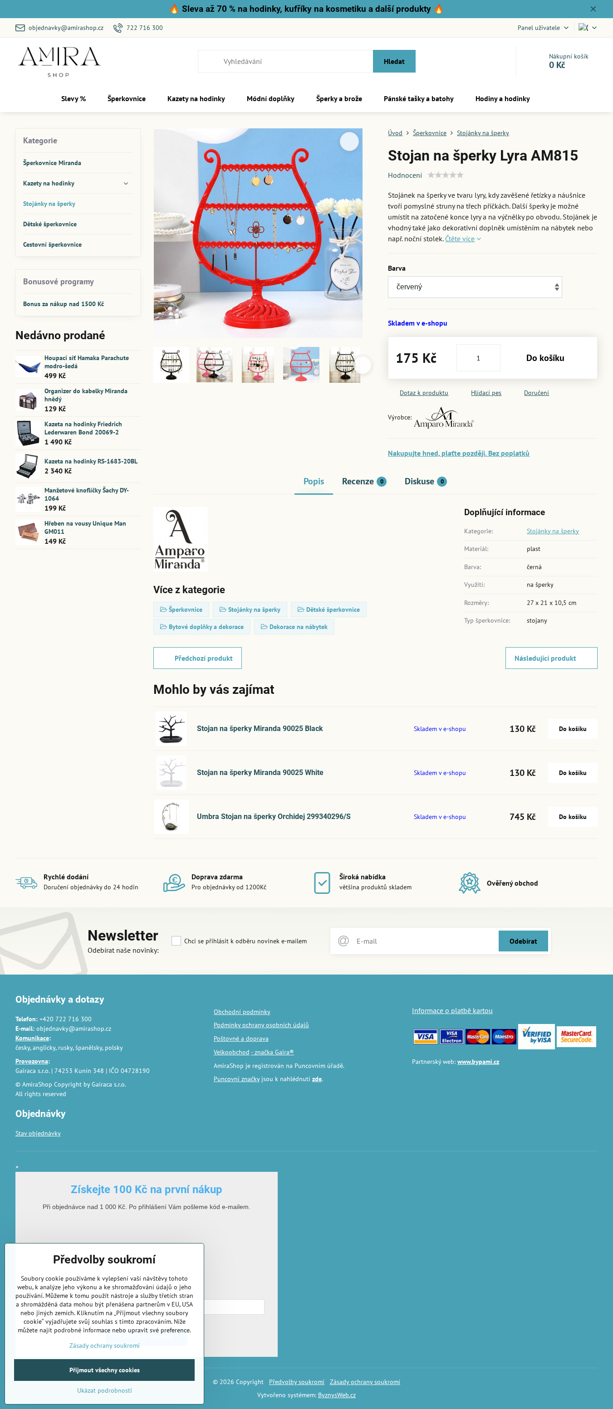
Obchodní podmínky (242, 1012)
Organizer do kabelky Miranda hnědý (86, 395)
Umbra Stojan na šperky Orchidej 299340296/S (274, 816)
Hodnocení (405, 175)
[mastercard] (478, 1042)
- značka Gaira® (272, 1052)
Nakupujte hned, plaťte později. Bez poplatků (459, 453)
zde (317, 1079)
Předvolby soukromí (296, 1382)
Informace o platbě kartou (452, 1010)
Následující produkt (545, 658)
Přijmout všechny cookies (104, 1370)
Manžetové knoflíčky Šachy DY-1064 (86, 494)
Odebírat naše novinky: (123, 950)
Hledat (394, 61)
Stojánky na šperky (553, 531)
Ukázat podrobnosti (104, 1390)
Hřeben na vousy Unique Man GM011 (85, 527)
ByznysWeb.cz (337, 1395)
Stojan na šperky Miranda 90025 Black (260, 728)
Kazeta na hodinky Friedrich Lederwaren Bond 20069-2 (83, 428)
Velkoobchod (232, 1052)
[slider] (445, 175)
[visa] (425, 1042)
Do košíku (545, 358)
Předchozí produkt (204, 658)
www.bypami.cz (478, 1062)
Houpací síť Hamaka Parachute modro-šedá (86, 362)
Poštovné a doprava (241, 1038)
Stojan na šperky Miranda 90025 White (260, 772)
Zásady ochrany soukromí (365, 1382)
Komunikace (32, 1038)
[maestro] (504, 1042)
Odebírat (523, 941)
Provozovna (31, 1061)
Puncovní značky (237, 1079)
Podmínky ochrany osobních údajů (261, 1025)
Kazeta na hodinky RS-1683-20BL (90, 461)
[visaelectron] (452, 1042)
